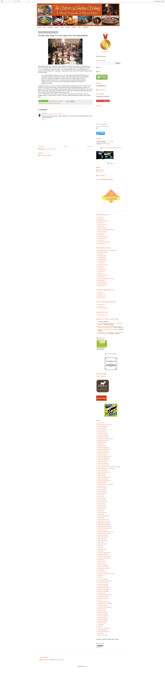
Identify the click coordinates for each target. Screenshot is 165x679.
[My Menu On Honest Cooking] (110, 369)
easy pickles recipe (102, 582)
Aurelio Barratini (101, 280)
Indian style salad (102, 479)
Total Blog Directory (59, 659)
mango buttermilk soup (103, 601)
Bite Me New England (103, 252)
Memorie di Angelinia (102, 275)
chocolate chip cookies (103, 558)
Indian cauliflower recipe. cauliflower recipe (108, 466)
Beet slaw (100, 423)
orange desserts (101, 605)
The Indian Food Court (103, 236)
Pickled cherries (101, 501)
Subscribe (50, 27)
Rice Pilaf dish (101, 512)
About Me (85, 27)
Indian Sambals (101, 461)
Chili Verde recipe (102, 433)
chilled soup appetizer (103, 552)
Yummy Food (101, 240)
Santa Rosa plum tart (103, 515)
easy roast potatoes (102, 586)
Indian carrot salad (102, 463)
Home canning (101, 454)
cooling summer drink (103, 568)
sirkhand (100, 624)
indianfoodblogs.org (101, 376)
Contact (56, 27)
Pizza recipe (101, 503)
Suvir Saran (100, 217)
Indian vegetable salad (103, 480)
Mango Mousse (101, 487)
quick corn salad (101, 614)
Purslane (100, 510)
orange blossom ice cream (104, 603)
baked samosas (101, 540)
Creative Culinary (102, 261)
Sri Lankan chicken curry (103, 533)
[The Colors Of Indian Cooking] (97, 128)
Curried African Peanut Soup (104, 438)
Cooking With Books (102, 259)
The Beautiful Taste (102, 269)
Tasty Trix (100, 273)
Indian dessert (101, 470)
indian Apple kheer (102, 598)
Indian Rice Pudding (102, 459)
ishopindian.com (101, 294)
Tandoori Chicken (102, 535)
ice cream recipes (102, 596)
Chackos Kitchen (101, 233)
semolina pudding (102, 619)
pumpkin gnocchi (102, 612)
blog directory (99, 647)
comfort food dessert (102, 566)
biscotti (99, 545)
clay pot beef (101, 561)
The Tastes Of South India (103, 242)
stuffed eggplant (101, 629)
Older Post (89, 146)
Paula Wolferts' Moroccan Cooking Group (107, 250)
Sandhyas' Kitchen (102, 228)
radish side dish (101, 617)
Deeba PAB (45, 113)
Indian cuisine (45, 103)
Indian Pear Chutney (102, 458)
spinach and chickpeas (103, 628)
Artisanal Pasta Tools (102, 314)
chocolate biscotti (102, 554)
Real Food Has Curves (103, 264)
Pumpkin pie (101, 508)
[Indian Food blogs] (105, 52)
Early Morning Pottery (103, 308)
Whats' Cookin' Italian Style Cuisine (106, 278)
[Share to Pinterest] (74, 101)
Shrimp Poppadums (102, 519)
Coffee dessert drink (102, 437)
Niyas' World (100, 234)
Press (79, 27)
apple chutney (101, 538)
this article (40, 69)
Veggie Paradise (101, 243)
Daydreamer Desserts (103, 283)
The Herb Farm (101, 271)
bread (99, 547)
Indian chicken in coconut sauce (105, 468)
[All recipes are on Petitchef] (101, 400)
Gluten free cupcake (102, 447)
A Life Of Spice (101, 226)
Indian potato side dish (103, 472)
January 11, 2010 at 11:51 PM (55, 113)
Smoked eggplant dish (103, 523)
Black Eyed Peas (102, 426)
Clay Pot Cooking (102, 435)
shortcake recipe (102, 621)
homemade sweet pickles (104, 594)
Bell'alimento (101, 266)
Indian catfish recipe (102, 465)
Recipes (68, 27)
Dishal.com (100, 292)
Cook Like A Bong (102, 224)
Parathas (100, 494)
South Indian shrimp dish (103, 528)
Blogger (85, 666)
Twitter (62, 27)
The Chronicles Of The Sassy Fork (105, 229)
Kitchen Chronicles (102, 238)
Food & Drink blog (99, 171)
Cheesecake (101, 428)
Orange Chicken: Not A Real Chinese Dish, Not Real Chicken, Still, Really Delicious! (110, 327)
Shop (44, 27)
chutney (99, 559)
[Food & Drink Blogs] (100, 170)
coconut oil (100, 563)
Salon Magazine (57, 103)
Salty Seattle (100, 254)
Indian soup (100, 475)
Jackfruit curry (101, 482)
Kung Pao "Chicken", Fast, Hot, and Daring (107, 329)
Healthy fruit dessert (102, 452)
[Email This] (66, 101)
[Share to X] (70, 101)
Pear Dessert (101, 500)
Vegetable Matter (101, 285)
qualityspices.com (102, 296)
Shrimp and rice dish (102, 521)
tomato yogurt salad (102, 631)
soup (99, 626)
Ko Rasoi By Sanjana (103, 220)
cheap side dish (101, 549)
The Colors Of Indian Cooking (102, 126)
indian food (50, 103)
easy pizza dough (102, 584)
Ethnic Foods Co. (102, 297)
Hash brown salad (102, 451)
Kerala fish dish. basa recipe (104, 484)
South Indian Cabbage (103, 524)
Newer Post (41, 146)
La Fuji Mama (101, 262)
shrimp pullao (101, 622)
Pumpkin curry (101, 507)
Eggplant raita (101, 442)
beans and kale (101, 544)
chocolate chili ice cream (103, 556)
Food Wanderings (102, 257)
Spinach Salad (101, 530)
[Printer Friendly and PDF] (43, 101)
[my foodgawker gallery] (111, 353)
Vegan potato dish (102, 537)
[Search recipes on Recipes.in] (100, 89)
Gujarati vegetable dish (103, 449)
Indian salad (101, 473)
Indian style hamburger (103, 477)
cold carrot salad (102, 565)
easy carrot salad (102, 579)
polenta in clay (101, 608)
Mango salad (101, 489)
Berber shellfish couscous (104, 424)
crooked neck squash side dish (105, 573)
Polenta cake (101, 505)
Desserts (74, 27)
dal (98, 577)
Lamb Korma (101, 486)
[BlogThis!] (68, 101)
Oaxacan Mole (101, 491)
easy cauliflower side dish (104, 580)
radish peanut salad (102, 615)
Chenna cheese (101, 430)
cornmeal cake (101, 572)
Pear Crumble (101, 498)
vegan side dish (101, 635)
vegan (99, 633)
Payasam (100, 496)
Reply (43, 119)
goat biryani (100, 593)
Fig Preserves (101, 445)
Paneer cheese (101, 493)
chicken (99, 551)
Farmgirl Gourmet (102, 255)
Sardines (100, 517)
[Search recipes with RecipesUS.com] (100, 175)
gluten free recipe (102, 591)
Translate (108, 143)
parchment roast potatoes (104, 607)
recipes (104, 346)
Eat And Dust (101, 222)
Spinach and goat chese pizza (105, 531)
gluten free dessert (102, 589)
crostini (99, 575)
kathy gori (101, 343)
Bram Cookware (101, 304)
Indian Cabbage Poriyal (103, 456)
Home (39, 27)
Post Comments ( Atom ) (50, 149)
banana (99, 542)
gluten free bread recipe (103, 587)
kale (99, 600)
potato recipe (101, 610)
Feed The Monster (102, 282)
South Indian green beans (104, 526)
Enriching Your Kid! (102, 231)
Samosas (100, 514)
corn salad (100, 570)
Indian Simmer (101, 219)
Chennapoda (101, 431)
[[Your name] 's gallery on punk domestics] (111, 147)
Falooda (100, 444)
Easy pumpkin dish (102, 440)
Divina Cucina (101, 276)
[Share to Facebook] (72, 101)
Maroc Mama (101, 268)
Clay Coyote (100, 306)
